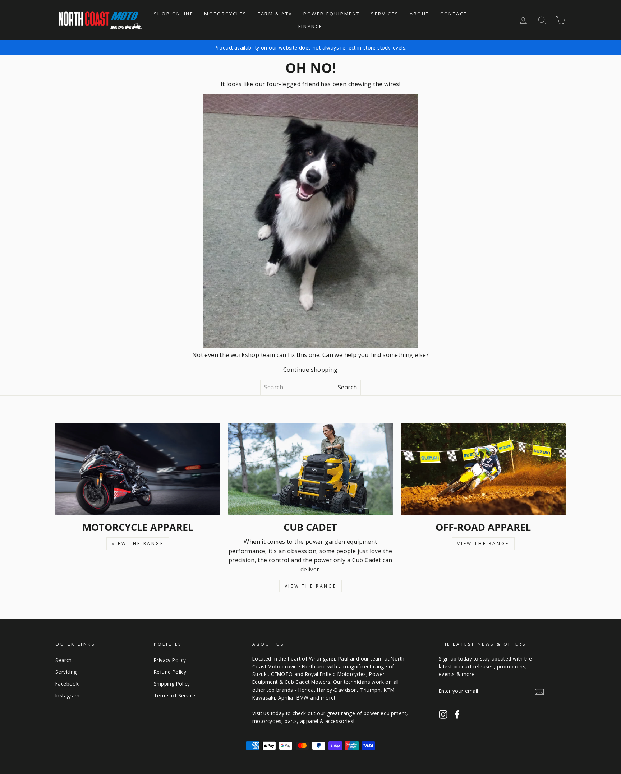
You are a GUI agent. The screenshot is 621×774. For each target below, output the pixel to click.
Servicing (66, 671)
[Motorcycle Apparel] (137, 469)
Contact (453, 13)
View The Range (138, 544)
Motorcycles (225, 13)
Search (63, 660)
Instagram (67, 695)
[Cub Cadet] (310, 469)
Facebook (67, 683)
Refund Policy (170, 671)
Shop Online (174, 13)
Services (385, 13)
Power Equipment (331, 13)
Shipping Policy (172, 683)
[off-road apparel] (483, 469)
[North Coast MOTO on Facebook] (457, 714)
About (419, 13)
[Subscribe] (539, 691)
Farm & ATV (275, 13)
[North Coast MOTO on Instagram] (443, 714)
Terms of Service (174, 695)
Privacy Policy (170, 660)
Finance (310, 26)
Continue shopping (310, 370)
